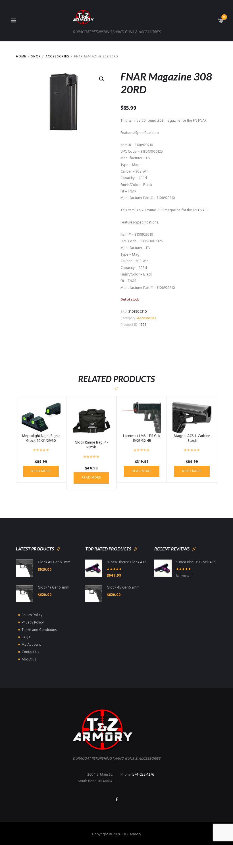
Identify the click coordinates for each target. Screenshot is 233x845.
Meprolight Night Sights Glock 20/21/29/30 (41, 438)
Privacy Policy (33, 623)
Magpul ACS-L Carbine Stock (192, 438)
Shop (35, 56)
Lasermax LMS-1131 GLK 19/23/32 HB (141, 438)
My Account (31, 645)
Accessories (57, 56)
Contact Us (30, 652)
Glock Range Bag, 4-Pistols (91, 445)
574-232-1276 (143, 775)
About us (29, 659)
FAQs (26, 637)
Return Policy (32, 615)
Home (21, 56)
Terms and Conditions (39, 630)
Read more (41, 471)
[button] (102, 79)
